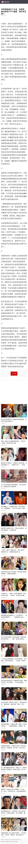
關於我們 (3, 841)
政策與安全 (7, 841)
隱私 (14, 841)
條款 (12, 841)
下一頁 (14, 373)
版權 (17, 841)
